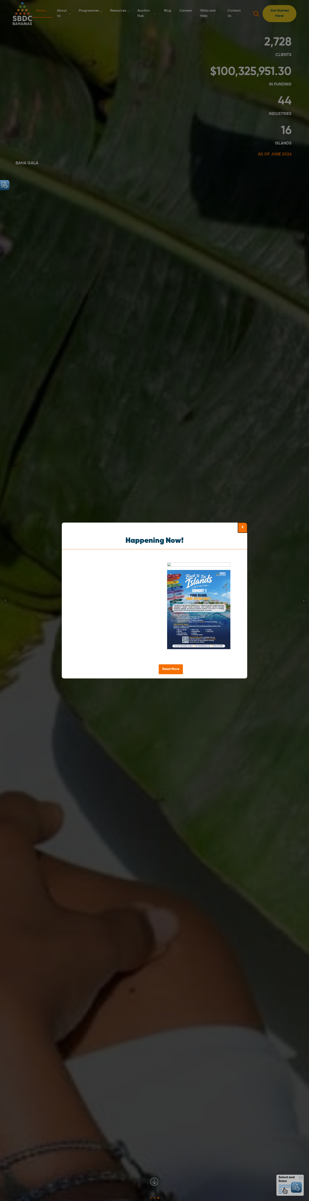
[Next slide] (243, 613)
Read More (170, 669)
